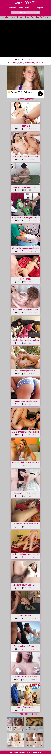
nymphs (20, 63)
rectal (32, 63)
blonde (15, 63)
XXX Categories (37, 7)
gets (36, 63)
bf (39, 63)
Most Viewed (24, 7)
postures (27, 63)
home (42, 63)
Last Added (12, 7)
